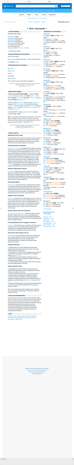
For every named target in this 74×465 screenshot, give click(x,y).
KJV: (44, 40)
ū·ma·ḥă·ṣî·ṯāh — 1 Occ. (49, 225)
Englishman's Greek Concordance (16, 317)
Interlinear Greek (12, 316)
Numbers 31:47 (47, 147)
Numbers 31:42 (47, 138)
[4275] (2, 211)
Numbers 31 (11, 198)
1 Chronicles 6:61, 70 (20, 213)
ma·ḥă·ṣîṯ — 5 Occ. (47, 217)
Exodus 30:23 (19, 97)
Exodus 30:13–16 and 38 (14, 148)
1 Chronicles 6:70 (47, 191)
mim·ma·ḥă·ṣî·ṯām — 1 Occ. (49, 223)
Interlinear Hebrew (21, 316)
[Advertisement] (37, 347)
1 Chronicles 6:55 (36, 107)
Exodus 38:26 (23, 104)
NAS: (44, 39)
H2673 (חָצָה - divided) (22, 48)
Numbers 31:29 (21, 99)
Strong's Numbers (31, 316)
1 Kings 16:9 (17, 109)
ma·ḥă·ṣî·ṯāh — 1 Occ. (48, 218)
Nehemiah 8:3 (29, 112)
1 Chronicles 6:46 (26, 107)
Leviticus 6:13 (32, 97)
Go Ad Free (3, 459)
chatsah (13, 59)
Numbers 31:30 (47, 128)
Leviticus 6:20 (12, 185)
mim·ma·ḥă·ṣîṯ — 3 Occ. (49, 221)
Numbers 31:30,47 (34, 96)
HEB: (44, 35)
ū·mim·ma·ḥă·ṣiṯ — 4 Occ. (49, 226)
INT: (44, 42)
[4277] (72, 211)
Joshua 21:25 (15, 107)
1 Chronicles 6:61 (47, 177)
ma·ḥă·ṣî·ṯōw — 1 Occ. (48, 220)
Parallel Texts (18, 319)
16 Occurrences (47, 209)
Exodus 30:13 (11, 96)
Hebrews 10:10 (16, 255)
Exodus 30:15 (36, 102)
